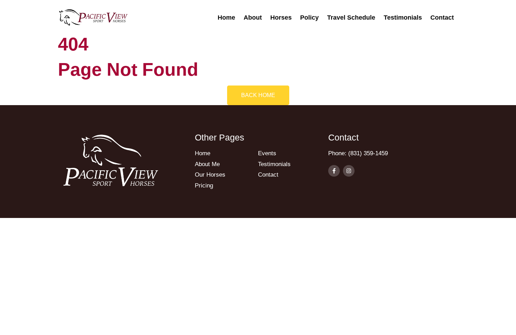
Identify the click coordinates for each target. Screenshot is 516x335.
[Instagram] (349, 171)
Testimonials (403, 17)
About (253, 17)
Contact (442, 17)
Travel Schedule (351, 17)
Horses (281, 17)
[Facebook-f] (334, 171)
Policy (309, 17)
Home (226, 17)
